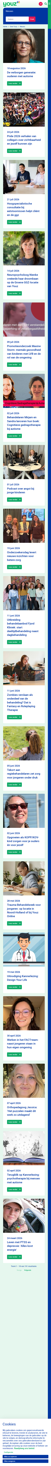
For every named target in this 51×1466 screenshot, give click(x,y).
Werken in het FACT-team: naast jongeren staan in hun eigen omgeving (22, 1043)
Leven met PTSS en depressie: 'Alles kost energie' (20, 1246)
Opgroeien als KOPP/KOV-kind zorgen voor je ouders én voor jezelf (23, 841)
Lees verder (12, 83)
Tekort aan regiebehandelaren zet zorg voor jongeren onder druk (23, 773)
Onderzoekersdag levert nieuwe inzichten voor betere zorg (21, 556)
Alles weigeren (9, 1461)
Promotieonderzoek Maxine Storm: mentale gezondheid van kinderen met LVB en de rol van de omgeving (24, 351)
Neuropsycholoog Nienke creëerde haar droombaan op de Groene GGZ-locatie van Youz (22, 280)
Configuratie (8, 1452)
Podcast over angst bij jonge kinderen (20, 490)
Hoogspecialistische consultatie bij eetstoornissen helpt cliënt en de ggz (23, 209)
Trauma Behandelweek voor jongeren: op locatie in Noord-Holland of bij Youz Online (24, 910)
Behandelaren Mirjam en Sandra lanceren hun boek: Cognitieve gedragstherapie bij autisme (24, 422)
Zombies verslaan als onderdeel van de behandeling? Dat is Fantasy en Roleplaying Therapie (21, 702)
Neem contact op (41, 4)
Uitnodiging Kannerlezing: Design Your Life (23, 978)
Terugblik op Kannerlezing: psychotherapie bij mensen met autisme (23, 1178)
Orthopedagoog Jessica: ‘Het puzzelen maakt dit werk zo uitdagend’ (22, 1111)
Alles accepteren (10, 1456)
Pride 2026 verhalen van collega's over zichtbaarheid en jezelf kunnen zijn (24, 139)
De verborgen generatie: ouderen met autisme (21, 74)
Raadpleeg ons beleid (24, 1448)
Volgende (27, 1270)
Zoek (32, 19)
